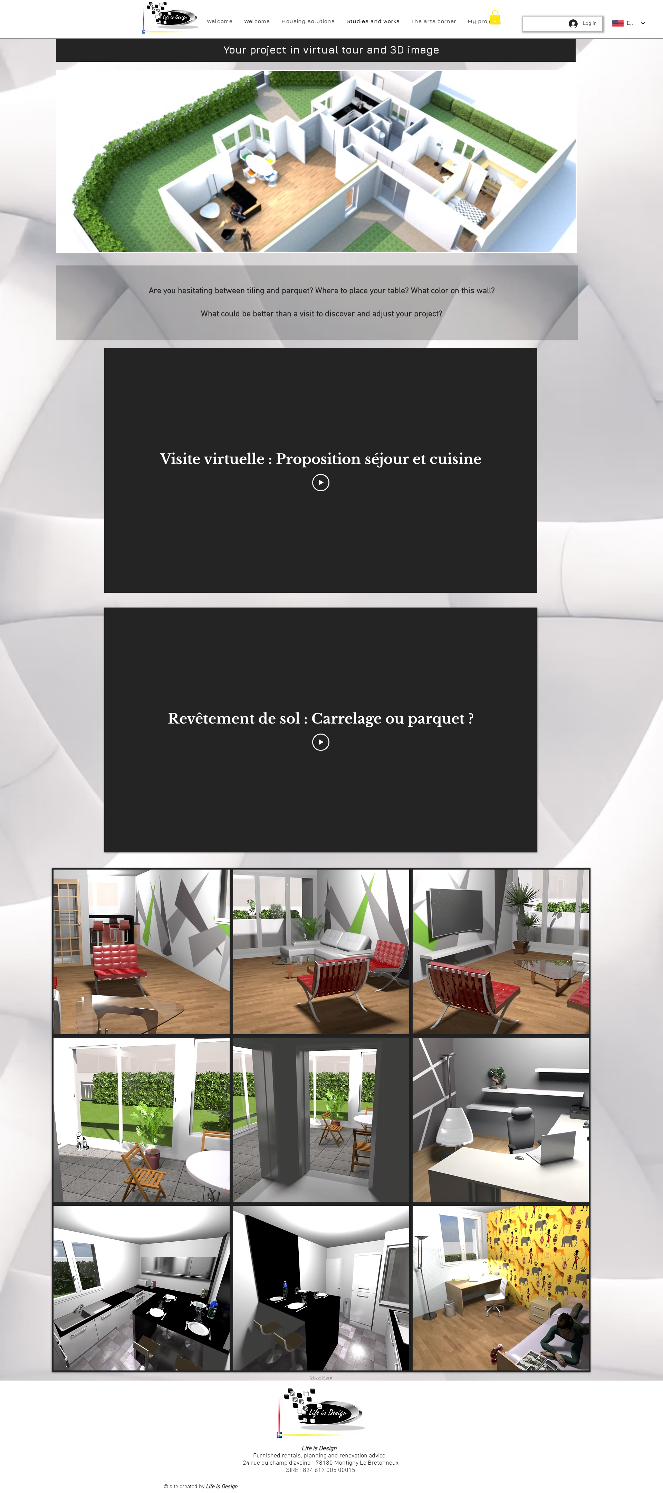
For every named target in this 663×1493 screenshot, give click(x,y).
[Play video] (320, 482)
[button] (495, 17)
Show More (321, 1377)
